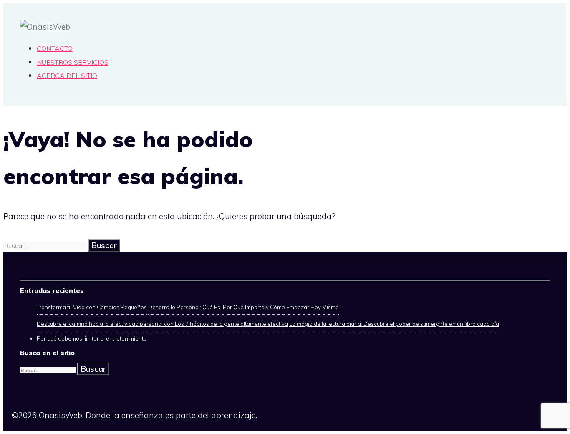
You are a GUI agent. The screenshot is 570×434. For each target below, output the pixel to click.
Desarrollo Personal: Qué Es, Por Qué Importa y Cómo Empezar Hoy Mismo (243, 307)
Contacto (55, 48)
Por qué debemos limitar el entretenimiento (92, 338)
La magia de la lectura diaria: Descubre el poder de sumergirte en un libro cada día (394, 323)
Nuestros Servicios (72, 62)
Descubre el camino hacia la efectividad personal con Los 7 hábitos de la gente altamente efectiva (162, 323)
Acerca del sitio (67, 75)
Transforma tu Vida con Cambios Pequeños (92, 307)
